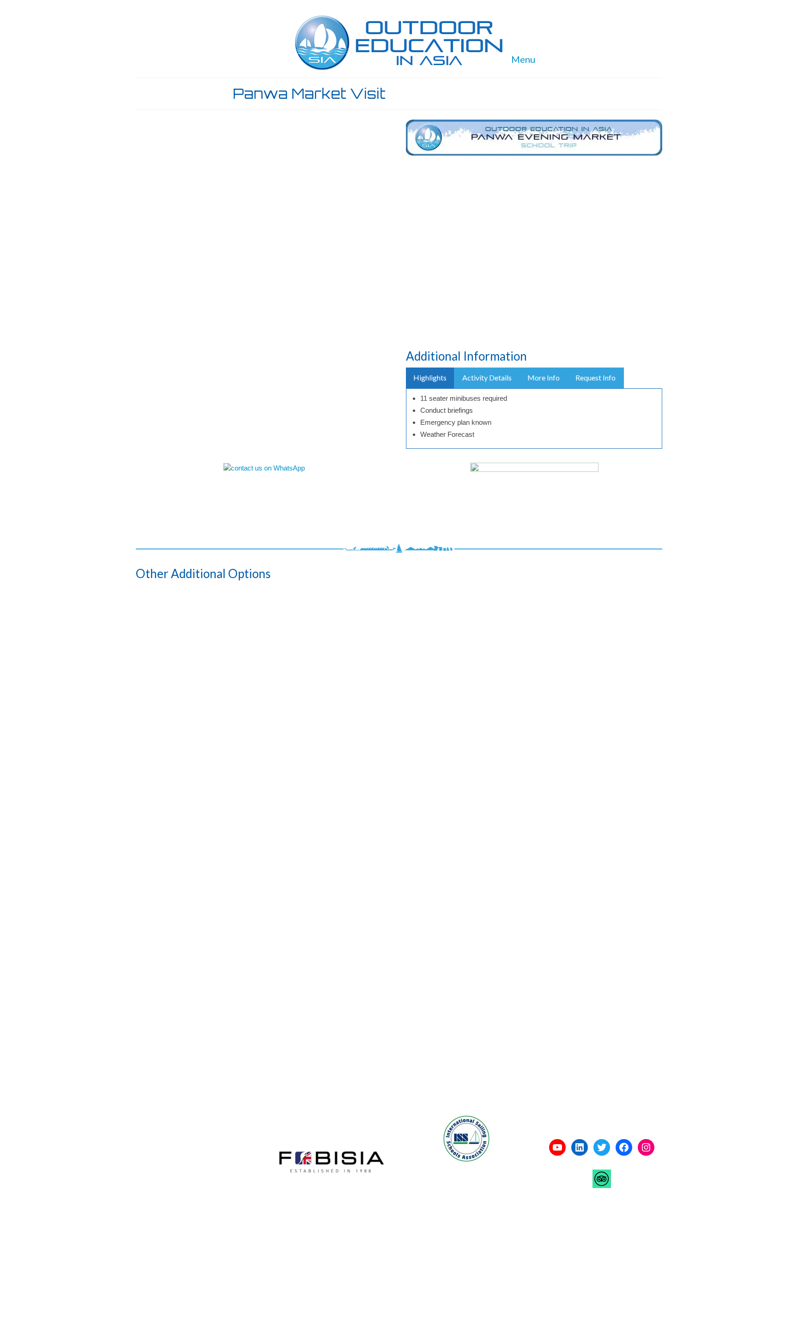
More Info (543, 377)
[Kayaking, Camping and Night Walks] (613, 848)
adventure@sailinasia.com (183, 1179)
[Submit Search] (561, 7)
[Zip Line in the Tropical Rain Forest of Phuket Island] (506, 682)
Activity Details (487, 377)
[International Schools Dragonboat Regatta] (185, 848)
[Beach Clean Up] (185, 682)
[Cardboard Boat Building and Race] (185, 1014)
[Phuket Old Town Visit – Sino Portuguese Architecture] (506, 848)
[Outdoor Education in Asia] (399, 42)
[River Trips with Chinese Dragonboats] (613, 682)
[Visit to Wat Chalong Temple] (399, 1014)
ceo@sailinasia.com (173, 1214)
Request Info (595, 377)
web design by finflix (291, 1261)
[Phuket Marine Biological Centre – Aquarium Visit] (292, 848)
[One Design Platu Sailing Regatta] (292, 1014)
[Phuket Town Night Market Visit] (399, 848)
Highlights (430, 377)
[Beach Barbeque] (399, 682)
